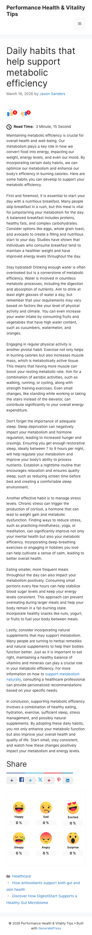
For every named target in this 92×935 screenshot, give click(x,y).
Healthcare (21, 876)
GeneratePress (49, 928)
